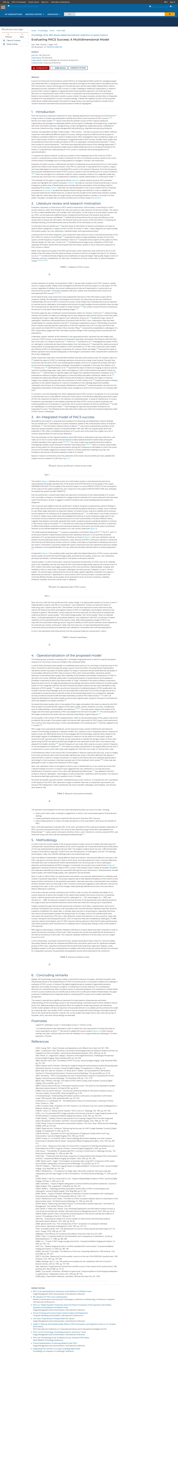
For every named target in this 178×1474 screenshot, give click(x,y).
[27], (41, 372)
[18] (46, 260)
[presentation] (83, 897)
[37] (89, 444)
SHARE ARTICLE (60, 68)
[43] (98, 722)
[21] (103, 312)
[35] (69, 442)
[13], (38, 260)
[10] (34, 174)
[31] (87, 385)
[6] (78, 239)
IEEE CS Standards (19, 2)
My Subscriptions (13, 14)
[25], (32, 367)
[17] (81, 327)
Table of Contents (13, 40)
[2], (109, 118)
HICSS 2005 (60, 30)
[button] (166, 2)
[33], (64, 442)
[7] (60, 144)
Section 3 (71, 183)
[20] (77, 309)
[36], (87, 444)
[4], (53, 120)
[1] (115, 115)
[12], (42, 425)
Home (33, 30)
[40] (100, 695)
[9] (48, 423)
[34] (65, 700)
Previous (8, 37)
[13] (63, 237)
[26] (67, 367)
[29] (113, 375)
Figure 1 (66, 458)
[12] (64, 217)
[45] (60, 746)
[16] (46, 367)
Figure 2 (93, 528)
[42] (98, 711)
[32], (78, 425)
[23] (77, 341)
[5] (55, 120)
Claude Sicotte (36, 63)
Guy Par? (34, 55)
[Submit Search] (170, 14)
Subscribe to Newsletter (60, 2)
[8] (115, 144)
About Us (45, 2)
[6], (109, 141)
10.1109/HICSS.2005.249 (53, 47)
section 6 (97, 198)
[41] (79, 709)
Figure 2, (88, 537)
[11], (85, 513)
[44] (41, 725)
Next (22, 37)
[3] (111, 118)
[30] (94, 380)
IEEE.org (6, 2)
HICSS (52, 30)
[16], (41, 260)
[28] (115, 372)
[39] (101, 532)
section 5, (48, 190)
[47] (58, 1030)
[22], (65, 341)
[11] (115, 176)
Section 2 (75, 180)
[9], (32, 174)
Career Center (33, 2)
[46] (102, 760)
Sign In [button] (172, 2)
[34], (66, 442)
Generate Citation (78, 68)
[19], (81, 306)
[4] (68, 322)
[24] (97, 349)
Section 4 (54, 188)
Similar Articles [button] (12, 44)
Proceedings (43, 30)
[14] (67, 242)
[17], (44, 260)
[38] (60, 523)
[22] (90, 317)
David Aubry (36, 58)
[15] (40, 255)
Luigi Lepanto (36, 60)
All (69, 14)
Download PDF (42, 68)
